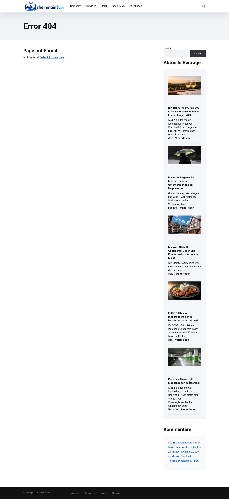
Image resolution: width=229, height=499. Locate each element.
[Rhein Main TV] (44, 6)
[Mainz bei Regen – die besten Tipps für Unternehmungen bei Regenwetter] (184, 155)
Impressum (75, 493)
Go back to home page (52, 57)
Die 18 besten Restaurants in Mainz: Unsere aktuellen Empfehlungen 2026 (184, 112)
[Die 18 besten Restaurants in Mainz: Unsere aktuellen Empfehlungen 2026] (184, 85)
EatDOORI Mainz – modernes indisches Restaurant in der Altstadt (183, 317)
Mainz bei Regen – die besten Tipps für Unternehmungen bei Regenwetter (181, 183)
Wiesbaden (136, 6)
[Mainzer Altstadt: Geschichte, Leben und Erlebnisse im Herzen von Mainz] (184, 225)
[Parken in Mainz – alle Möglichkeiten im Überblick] (184, 357)
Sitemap (115, 493)
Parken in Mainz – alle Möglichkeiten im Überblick (184, 381)
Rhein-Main (118, 6)
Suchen (168, 48)
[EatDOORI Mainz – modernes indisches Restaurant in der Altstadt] (184, 291)
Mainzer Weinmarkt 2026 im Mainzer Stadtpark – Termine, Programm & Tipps (183, 456)
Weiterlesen (182, 138)
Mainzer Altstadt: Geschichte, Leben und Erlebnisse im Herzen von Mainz (183, 253)
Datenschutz (90, 493)
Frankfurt (91, 6)
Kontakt (103, 493)
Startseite (75, 6)
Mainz (104, 6)
